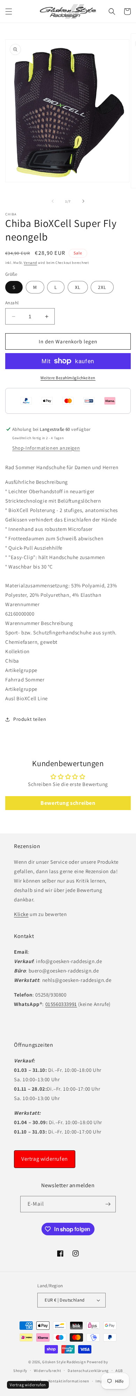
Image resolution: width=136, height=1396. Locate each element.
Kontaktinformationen (68, 1381)
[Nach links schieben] (52, 201)
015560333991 (61, 1004)
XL (78, 287)
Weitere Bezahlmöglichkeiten (68, 377)
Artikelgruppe (21, 670)
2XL (102, 287)
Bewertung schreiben (67, 803)
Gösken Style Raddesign (64, 1361)
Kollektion (17, 651)
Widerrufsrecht (47, 1370)
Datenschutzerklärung (88, 1370)
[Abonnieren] (107, 1204)
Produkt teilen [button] (29, 719)
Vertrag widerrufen (44, 1158)
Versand (30, 262)
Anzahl (11, 303)
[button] (8, 11)
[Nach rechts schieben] (83, 201)
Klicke (21, 914)
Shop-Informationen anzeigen (46, 448)
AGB (119, 1370)
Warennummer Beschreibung (39, 623)
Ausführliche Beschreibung (36, 482)
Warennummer (22, 604)
